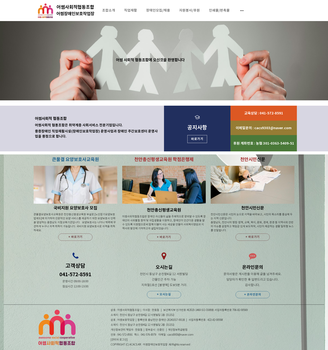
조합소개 (108, 11)
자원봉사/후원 (189, 11)
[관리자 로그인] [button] (119, 339)
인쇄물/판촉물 (219, 11)
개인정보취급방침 (178, 329)
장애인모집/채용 (158, 11)
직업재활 (130, 11)
